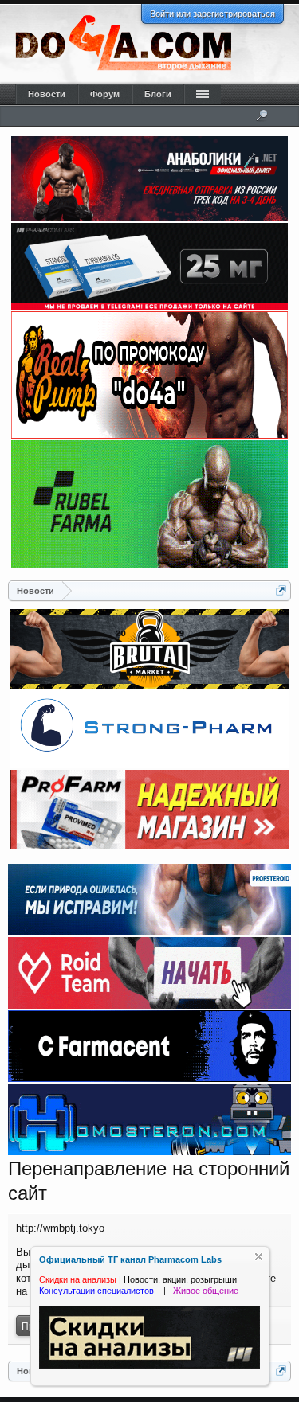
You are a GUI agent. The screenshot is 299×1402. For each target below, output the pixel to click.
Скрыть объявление (259, 1257)
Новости (46, 94)
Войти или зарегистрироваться (212, 13)
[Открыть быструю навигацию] (281, 590)
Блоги (157, 94)
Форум (105, 94)
